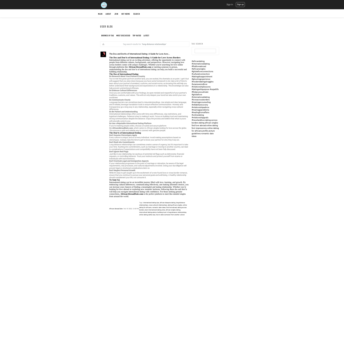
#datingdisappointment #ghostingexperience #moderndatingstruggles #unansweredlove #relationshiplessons (203, 81)
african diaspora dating (167, 203)
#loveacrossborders (201, 99)
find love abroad (171, 207)
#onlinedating (198, 115)
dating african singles (175, 205)
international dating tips (151, 203)
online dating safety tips (147, 215)
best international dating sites (155, 210)
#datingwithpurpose (200, 89)
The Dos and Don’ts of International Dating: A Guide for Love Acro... (139, 54)
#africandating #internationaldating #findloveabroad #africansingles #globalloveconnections (202, 66)
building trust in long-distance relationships (171, 212)
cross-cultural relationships (158, 205)
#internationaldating (201, 97)
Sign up (240, 4)
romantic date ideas (159, 207)
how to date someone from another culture (170, 215)
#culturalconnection (201, 74)
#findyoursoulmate (200, 92)
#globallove (197, 94)
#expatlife (214, 89)
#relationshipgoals (200, 117)
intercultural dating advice (148, 212)
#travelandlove (198, 120)
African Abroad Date (116, 209)
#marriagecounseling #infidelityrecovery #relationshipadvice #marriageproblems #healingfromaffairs (201, 107)
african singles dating (173, 210)
